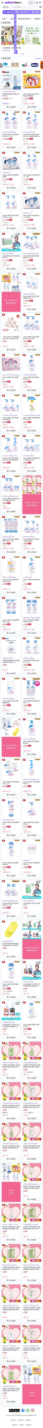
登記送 (15, 16)
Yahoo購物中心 (13, 2)
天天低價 (15, 28)
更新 (35, 1415)
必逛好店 (15, 36)
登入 (31, 2)
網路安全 (14, 1425)
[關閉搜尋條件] (12, 7)
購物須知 (28, 1420)
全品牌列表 (38, 59)
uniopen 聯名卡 (23, 12)
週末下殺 (15, 40)
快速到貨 (15, 24)
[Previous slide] (3, 80)
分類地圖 (28, 1425)
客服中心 (13, 1420)
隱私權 (22, 1425)
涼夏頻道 (15, 32)
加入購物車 (12, 107)
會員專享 (15, 44)
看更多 (15, 51)
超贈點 (37, 12)
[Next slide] (19, 80)
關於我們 (21, 1420)
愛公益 (15, 48)
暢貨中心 (15, 20)
